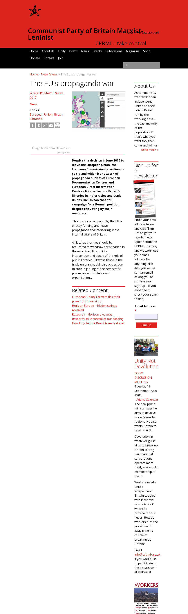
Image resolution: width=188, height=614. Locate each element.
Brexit (73, 51)
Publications (113, 51)
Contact (49, 58)
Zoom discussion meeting (143, 377)
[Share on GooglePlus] (45, 125)
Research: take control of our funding (98, 319)
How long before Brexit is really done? (98, 323)
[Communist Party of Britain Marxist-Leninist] (35, 15)
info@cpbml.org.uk (147, 554)
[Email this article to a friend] (51, 125)
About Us (48, 51)
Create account (148, 32)
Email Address (145, 308)
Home (34, 51)
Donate (35, 58)
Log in (131, 32)
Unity (62, 51)
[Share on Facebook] (32, 125)
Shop (146, 51)
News (85, 51)
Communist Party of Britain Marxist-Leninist (85, 34)
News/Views (49, 74)
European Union (41, 114)
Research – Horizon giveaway (92, 314)
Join (60, 58)
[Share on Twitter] (38, 125)
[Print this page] (57, 125)
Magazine (133, 51)
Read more (148, 150)
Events (97, 51)
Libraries (36, 119)
